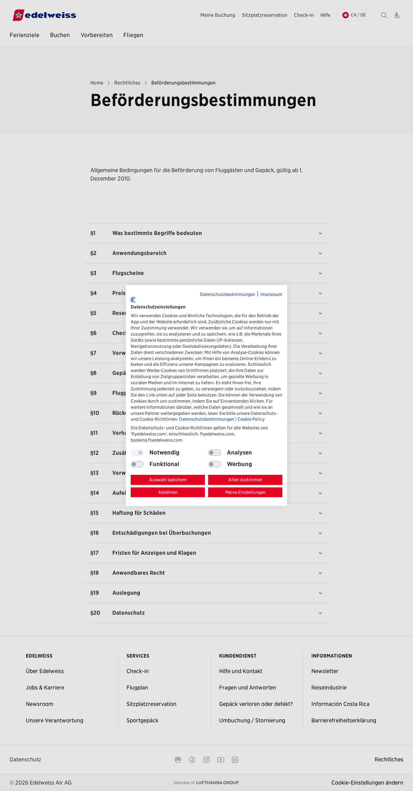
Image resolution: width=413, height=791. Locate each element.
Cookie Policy (251, 419)
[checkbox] (214, 452)
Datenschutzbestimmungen (227, 294)
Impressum (271, 294)
